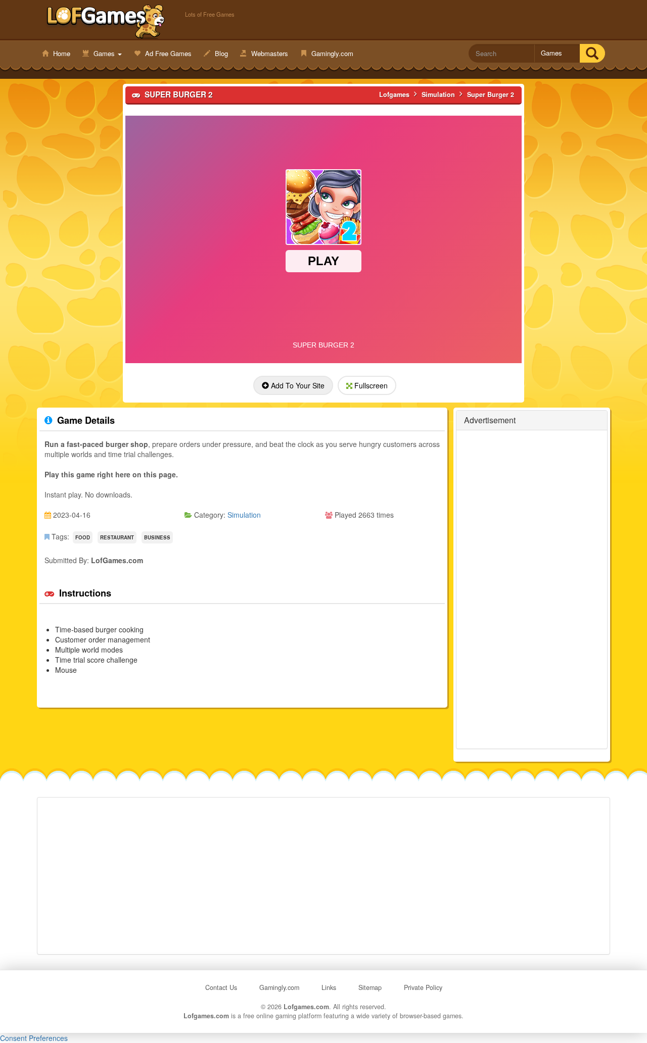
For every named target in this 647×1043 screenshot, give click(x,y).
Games (104, 53)
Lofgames (106, 21)
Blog (220, 53)
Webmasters (268, 53)
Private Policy (423, 987)
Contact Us (221, 987)
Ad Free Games (167, 53)
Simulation (244, 515)
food (82, 537)
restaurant (117, 537)
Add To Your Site (297, 385)
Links (328, 987)
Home (60, 53)
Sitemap (370, 987)
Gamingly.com (331, 53)
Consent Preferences (34, 1038)
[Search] (592, 53)
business (157, 537)
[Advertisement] (531, 589)
